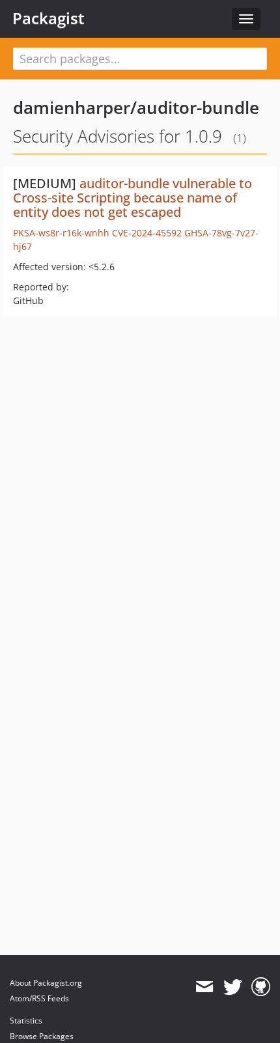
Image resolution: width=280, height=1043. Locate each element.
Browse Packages (42, 1036)
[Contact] (204, 987)
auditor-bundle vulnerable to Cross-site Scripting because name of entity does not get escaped (132, 197)
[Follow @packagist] (232, 987)
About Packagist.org (46, 982)
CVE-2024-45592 (147, 233)
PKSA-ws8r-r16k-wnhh (61, 233)
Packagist (48, 18)
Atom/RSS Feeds (39, 998)
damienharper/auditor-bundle (136, 107)
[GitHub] (260, 987)
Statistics (26, 1020)
